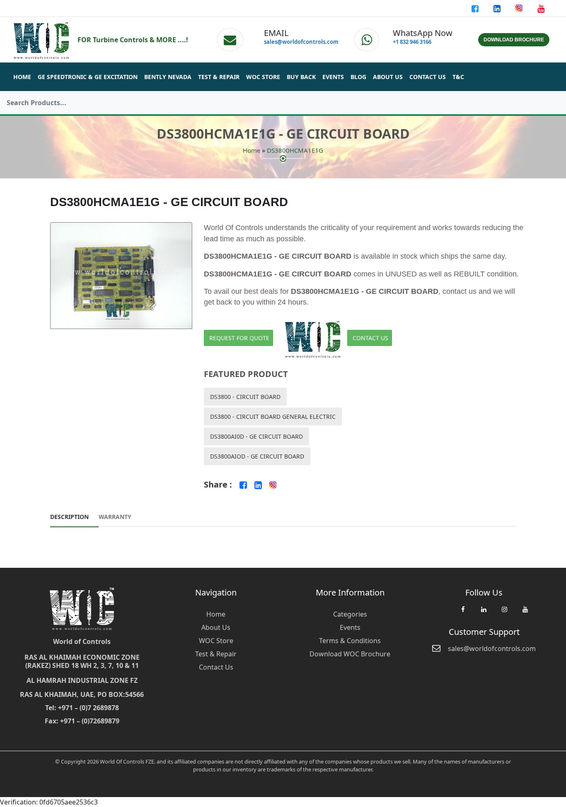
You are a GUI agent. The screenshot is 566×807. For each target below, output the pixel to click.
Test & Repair (218, 77)
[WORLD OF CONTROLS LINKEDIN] (498, 8)
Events (333, 77)
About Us (388, 77)
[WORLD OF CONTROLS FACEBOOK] (476, 8)
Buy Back (301, 77)
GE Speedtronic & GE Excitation (88, 77)
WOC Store (263, 77)
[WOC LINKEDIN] (484, 613)
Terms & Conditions (350, 640)
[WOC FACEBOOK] (463, 613)
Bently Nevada (167, 77)
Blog (358, 77)
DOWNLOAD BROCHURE (514, 40)
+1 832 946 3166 (412, 42)
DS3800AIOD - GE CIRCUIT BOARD (257, 456)
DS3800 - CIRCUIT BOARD (245, 397)
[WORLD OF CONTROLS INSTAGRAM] (520, 8)
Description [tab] (69, 517)
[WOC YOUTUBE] (525, 613)
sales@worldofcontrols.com (301, 42)
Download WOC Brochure (350, 653)
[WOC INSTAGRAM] (504, 613)
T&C (458, 77)
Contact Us (427, 77)
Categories (350, 614)
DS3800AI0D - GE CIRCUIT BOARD (256, 436)
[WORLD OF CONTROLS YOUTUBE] (541, 8)
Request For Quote (239, 338)
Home (22, 77)
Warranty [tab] (115, 517)
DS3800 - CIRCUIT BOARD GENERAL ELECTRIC (273, 416)
